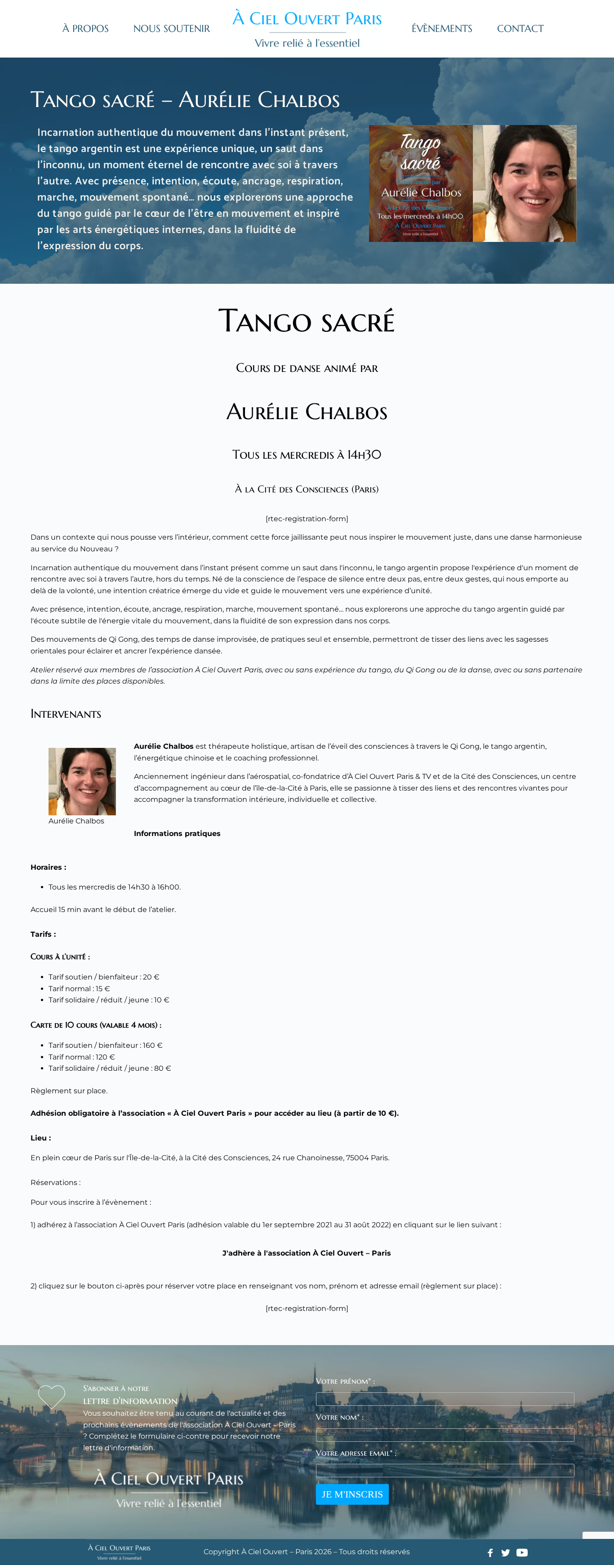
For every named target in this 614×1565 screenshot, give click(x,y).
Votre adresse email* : (356, 1453)
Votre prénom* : (345, 1381)
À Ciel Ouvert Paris (381, 776)
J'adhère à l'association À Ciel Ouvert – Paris (306, 1253)
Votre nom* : (340, 1417)
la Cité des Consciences (496, 776)
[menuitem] (85, 29)
